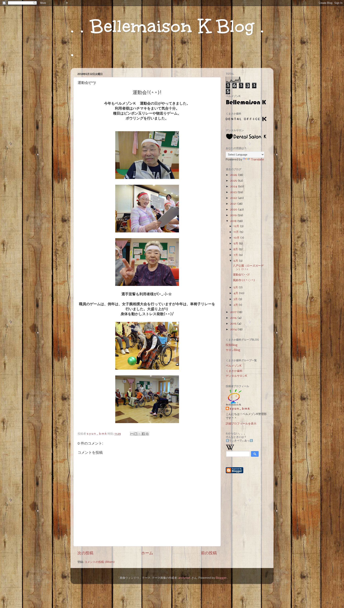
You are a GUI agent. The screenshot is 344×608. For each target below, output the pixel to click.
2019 (233, 215)
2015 (233, 323)
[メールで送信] (132, 434)
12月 (237, 226)
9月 (236, 243)
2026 (234, 175)
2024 (234, 186)
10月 (237, 237)
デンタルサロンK (236, 376)
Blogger (221, 578)
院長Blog (231, 345)
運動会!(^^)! (241, 274)
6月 (236, 260)
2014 (233, 329)
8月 (236, 249)
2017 (233, 312)
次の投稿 (85, 553)
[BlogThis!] (136, 434)
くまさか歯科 (234, 371)
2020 (234, 209)
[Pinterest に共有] (147, 434)
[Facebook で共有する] (143, 434)
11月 (236, 232)
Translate (257, 159)
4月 (236, 293)
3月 (236, 299)
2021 (233, 203)
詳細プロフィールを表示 (241, 423)
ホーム (147, 553)
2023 (233, 192)
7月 (236, 255)
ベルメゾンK (233, 365)
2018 (233, 221)
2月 (236, 305)
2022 (234, 198)
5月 (236, 287)
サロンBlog (233, 350)
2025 (234, 180)
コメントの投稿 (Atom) (99, 562)
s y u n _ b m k (240, 408)
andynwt (184, 578)
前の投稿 (209, 553)
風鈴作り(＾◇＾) (244, 280)
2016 (233, 318)
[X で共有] (140, 434)
